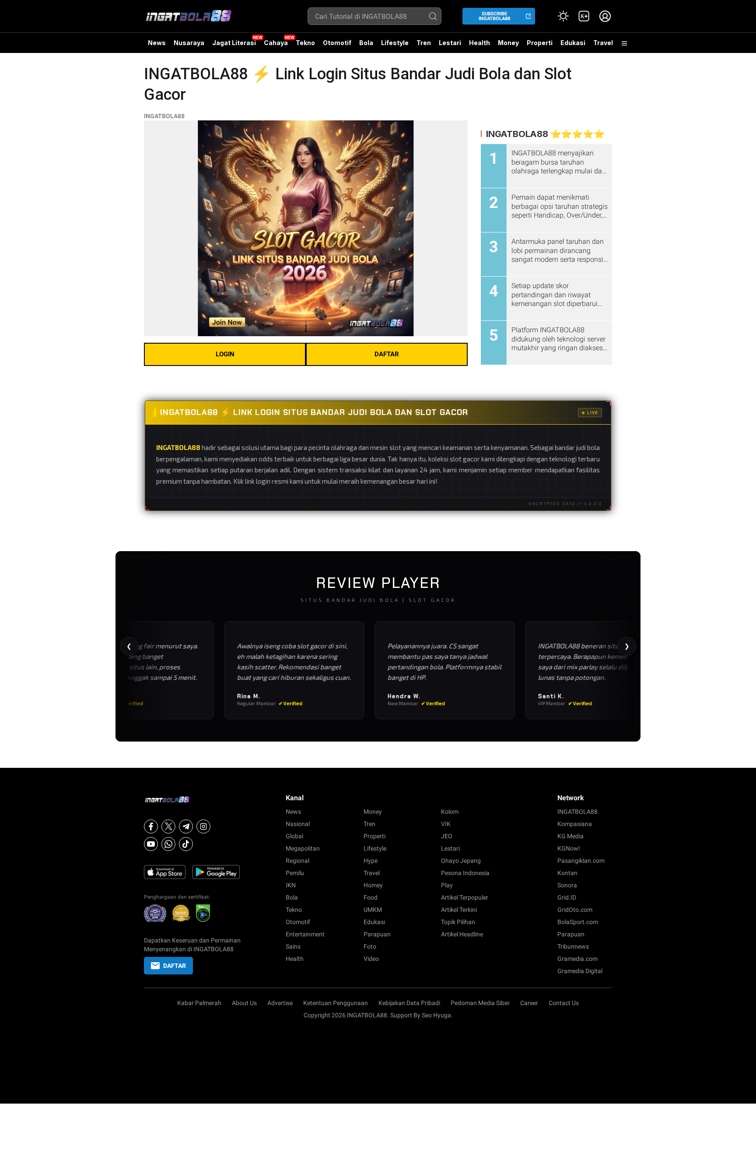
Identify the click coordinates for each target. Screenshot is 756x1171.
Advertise (280, 1002)
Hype (371, 860)
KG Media (570, 836)
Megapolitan (303, 848)
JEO (446, 836)
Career (529, 1002)
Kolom (449, 811)
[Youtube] (151, 844)
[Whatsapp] (168, 844)
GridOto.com (574, 909)
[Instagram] (203, 826)
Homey (373, 885)
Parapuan (377, 934)
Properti (540, 42)
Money (508, 42)
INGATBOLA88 (164, 116)
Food (371, 897)
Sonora (567, 885)
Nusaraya (189, 42)
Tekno (305, 42)
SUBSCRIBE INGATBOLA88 (494, 16)
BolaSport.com (577, 921)
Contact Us (564, 1002)
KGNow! (568, 848)
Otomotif (337, 42)
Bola (366, 42)
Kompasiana (574, 823)
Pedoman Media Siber (480, 1002)
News (157, 42)
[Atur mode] (563, 16)
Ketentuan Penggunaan (335, 1002)
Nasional (298, 823)
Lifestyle (395, 42)
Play (447, 885)
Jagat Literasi (234, 42)
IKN (291, 885)
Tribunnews (573, 946)
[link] (584, 16)
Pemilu (295, 872)
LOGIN (225, 354)
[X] (168, 826)
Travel (603, 42)
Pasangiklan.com (581, 860)
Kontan (567, 872)
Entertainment (305, 934)
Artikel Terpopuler (464, 897)
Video (371, 958)
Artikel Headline (462, 934)
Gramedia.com (577, 958)
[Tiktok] (186, 844)
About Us (244, 1002)
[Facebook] (151, 826)
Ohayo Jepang (461, 860)
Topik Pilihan (458, 921)
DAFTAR (386, 354)
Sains (293, 946)
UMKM (373, 909)
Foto (370, 946)
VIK (446, 823)
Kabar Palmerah (199, 1002)
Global (294, 836)
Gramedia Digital (579, 970)
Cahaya (276, 42)
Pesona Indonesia (465, 872)
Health (479, 42)
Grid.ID (566, 897)
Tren (423, 42)
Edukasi (572, 42)
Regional (297, 860)
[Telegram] (186, 826)
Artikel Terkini (459, 909)
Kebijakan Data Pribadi (409, 1002)
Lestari (450, 46)
